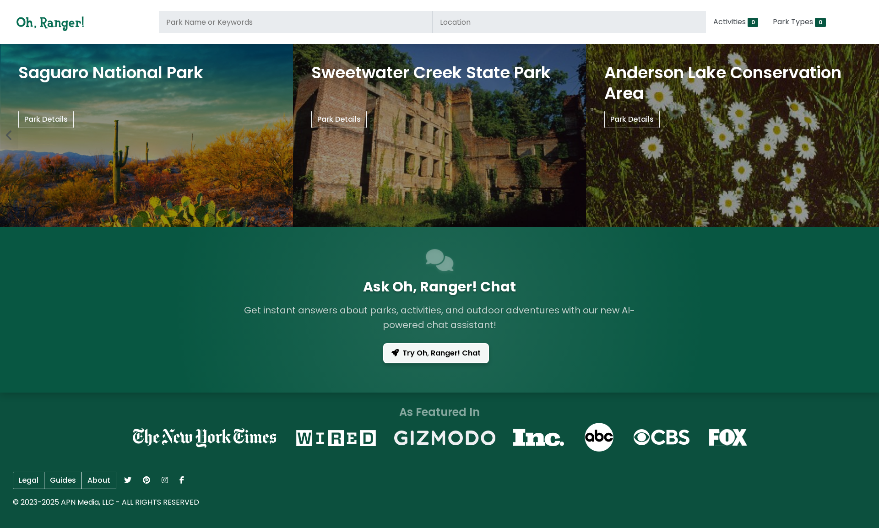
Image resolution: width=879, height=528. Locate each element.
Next (870, 135)
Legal (28, 480)
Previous (9, 135)
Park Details (46, 119)
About (98, 480)
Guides (63, 480)
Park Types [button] (797, 21)
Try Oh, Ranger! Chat (441, 353)
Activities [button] (734, 21)
